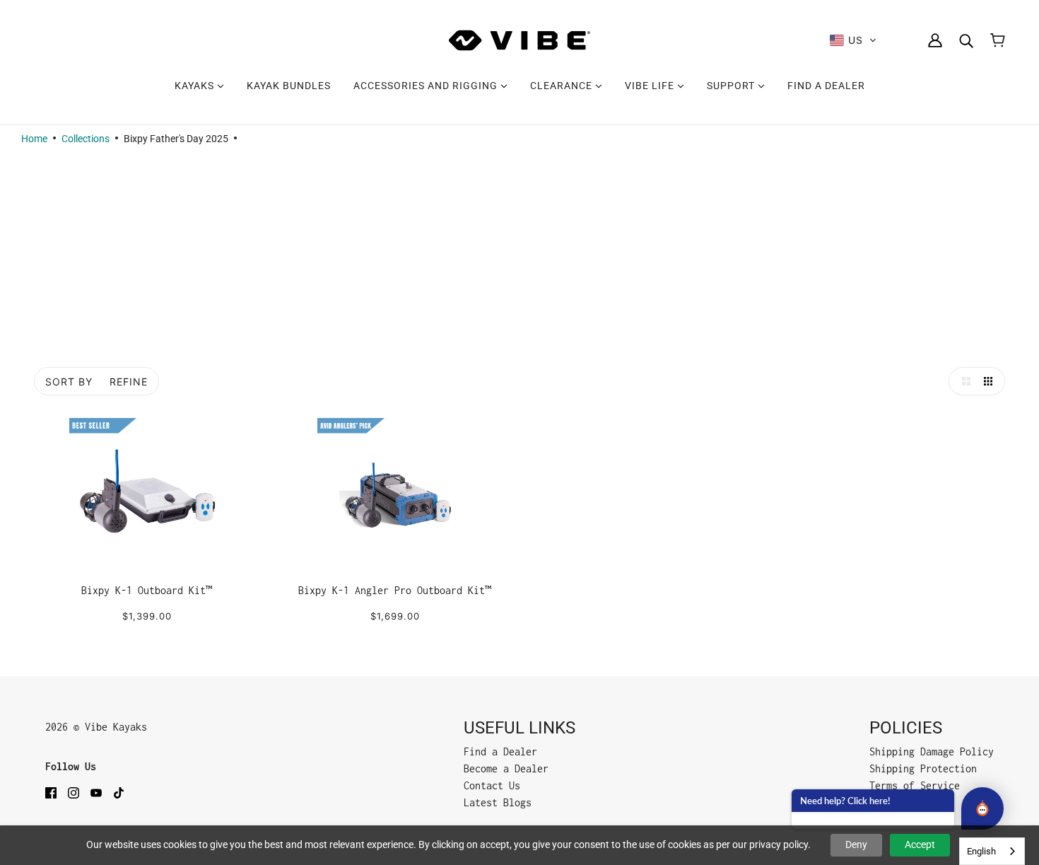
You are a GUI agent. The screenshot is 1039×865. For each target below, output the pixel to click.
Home (34, 139)
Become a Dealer (506, 768)
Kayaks (196, 85)
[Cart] (997, 40)
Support (732, 85)
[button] (853, 40)
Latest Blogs (498, 802)
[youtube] (96, 792)
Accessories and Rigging (426, 85)
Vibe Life (651, 85)
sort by (69, 382)
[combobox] (992, 851)
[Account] (935, 40)
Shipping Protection (923, 768)
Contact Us (492, 785)
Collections (85, 139)
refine (129, 382)
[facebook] (51, 792)
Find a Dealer (826, 85)
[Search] (966, 40)
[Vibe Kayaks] (519, 40)
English (981, 851)
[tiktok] (118, 792)
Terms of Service (914, 785)
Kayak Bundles (289, 85)
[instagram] (73, 792)
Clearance (562, 85)
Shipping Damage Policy (931, 751)
